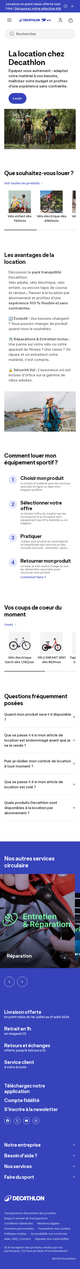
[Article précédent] (9, 982)
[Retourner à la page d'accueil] (35, 20)
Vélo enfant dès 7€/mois (20, 218)
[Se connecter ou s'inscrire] (60, 20)
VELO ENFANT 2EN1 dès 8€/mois (51, 660)
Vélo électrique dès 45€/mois (51, 218)
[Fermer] (72, 6)
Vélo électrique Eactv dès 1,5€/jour (19, 660)
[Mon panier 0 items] (70, 20)
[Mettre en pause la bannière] (65, 6)
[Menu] (9, 20)
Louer (17, 98)
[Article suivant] (22, 982)
